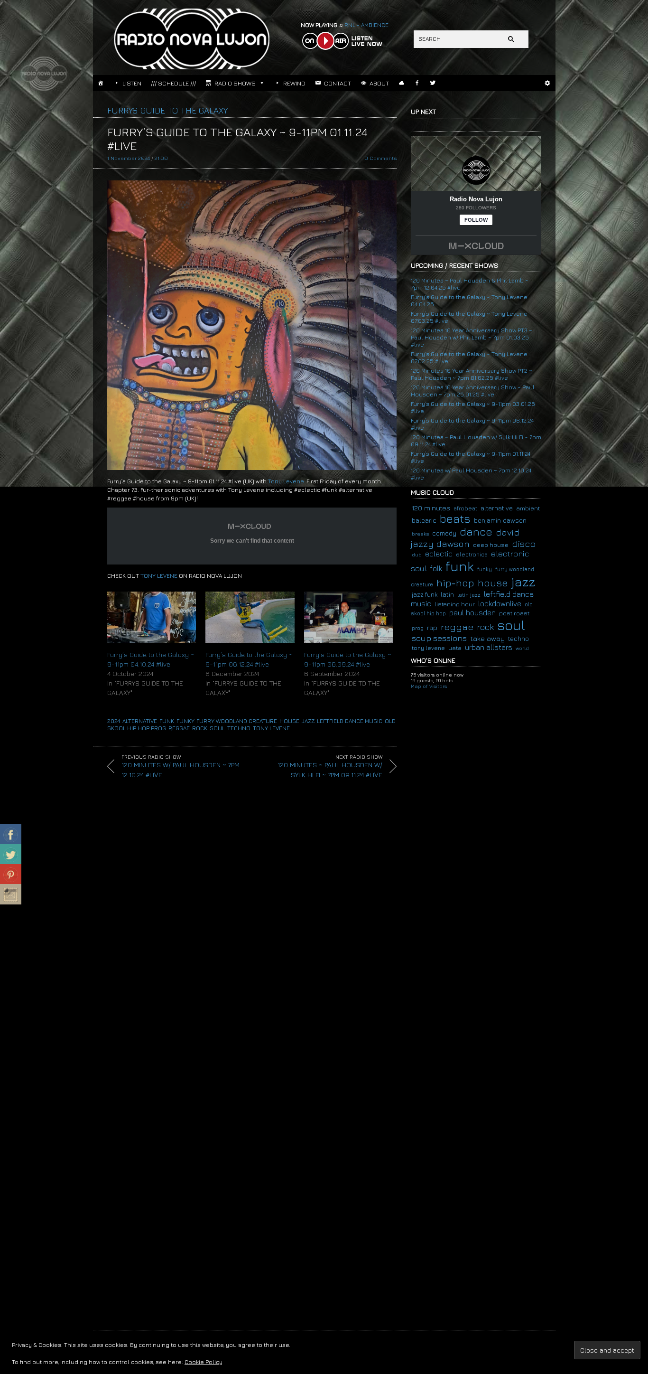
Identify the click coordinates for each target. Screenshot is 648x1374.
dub (417, 554)
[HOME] (101, 83)
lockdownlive (499, 603)
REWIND (294, 83)
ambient (528, 508)
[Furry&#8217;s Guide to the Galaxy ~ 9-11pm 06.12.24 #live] (250, 617)
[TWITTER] (433, 83)
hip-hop (455, 583)
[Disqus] (245, 922)
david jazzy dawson (465, 538)
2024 (113, 721)
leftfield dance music (349, 721)
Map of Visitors (429, 686)
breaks (420, 533)
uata (455, 647)
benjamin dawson (500, 520)
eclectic (439, 553)
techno (238, 728)
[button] (547, 83)
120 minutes (431, 508)
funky (185, 721)
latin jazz (469, 595)
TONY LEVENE (158, 575)
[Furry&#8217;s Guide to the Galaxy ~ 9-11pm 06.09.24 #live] (348, 617)
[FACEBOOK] (417, 83)
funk (166, 721)
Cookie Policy (203, 1361)
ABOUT (379, 83)
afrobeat (465, 508)
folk (436, 568)
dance (476, 531)
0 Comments (380, 158)
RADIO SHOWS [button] (235, 83)
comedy (444, 533)
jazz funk (424, 594)
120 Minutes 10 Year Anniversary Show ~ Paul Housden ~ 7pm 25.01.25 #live (473, 391)
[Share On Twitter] (10, 854)
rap (432, 627)
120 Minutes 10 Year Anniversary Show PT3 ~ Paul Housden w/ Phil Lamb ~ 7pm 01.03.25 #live (471, 337)
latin (447, 594)
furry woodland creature (236, 721)
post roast (514, 613)
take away (487, 638)
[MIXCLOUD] (401, 83)
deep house (491, 544)
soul (217, 728)
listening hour (455, 604)
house (289, 721)
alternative (139, 721)
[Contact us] (10, 894)
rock (199, 728)
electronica (472, 554)
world (522, 648)
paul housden (472, 612)
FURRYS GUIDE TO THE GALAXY (167, 110)
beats (455, 518)
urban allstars (488, 647)
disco (524, 543)
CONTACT (337, 83)
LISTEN (131, 83)
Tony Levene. (286, 481)
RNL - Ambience (345, 24)
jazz (308, 721)
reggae (179, 728)
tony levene (271, 728)
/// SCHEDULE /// (173, 83)
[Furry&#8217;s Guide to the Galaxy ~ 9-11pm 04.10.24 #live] (151, 617)
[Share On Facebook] (10, 834)
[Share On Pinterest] (10, 874)
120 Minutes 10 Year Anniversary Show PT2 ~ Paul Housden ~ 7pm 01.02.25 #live (471, 374)
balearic (424, 520)
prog (158, 728)
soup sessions (439, 638)
